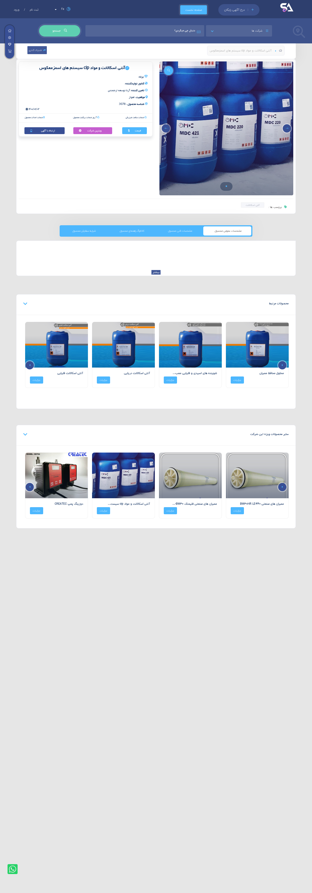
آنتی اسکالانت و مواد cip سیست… (196, 503)
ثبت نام (34, 9)
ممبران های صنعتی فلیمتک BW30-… (261, 503)
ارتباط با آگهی (48, 131)
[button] (226, 186)
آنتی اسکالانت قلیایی (70, 373)
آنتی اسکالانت (252, 205)
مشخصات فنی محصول (180, 231)
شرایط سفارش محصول (84, 231)
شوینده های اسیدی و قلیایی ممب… (195, 373)
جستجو (57, 31)
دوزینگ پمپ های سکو (69, 503)
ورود (16, 9)
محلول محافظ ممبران (271, 373)
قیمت (138, 131)
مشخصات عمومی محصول (228, 231)
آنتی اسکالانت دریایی (137, 373)
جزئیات (237, 380)
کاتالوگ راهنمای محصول (132, 231)
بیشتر (156, 272)
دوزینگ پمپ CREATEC (136, 503)
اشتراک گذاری (35, 50)
